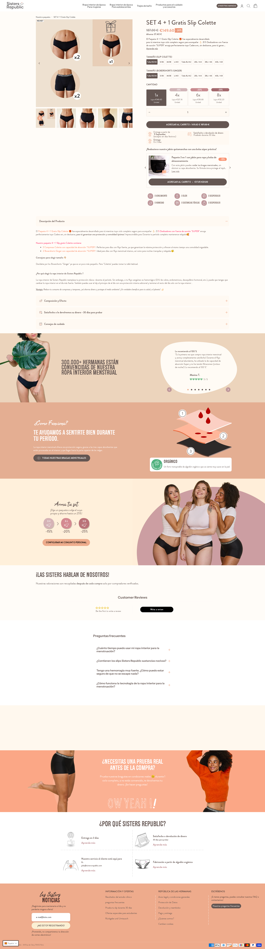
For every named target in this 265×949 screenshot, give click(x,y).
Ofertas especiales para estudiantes (121, 913)
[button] (10, 943)
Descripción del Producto (52, 221)
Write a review (156, 609)
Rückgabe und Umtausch (116, 918)
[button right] (128, 118)
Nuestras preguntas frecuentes (226, 906)
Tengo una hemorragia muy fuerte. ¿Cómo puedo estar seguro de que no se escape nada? (130, 672)
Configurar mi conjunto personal (66, 542)
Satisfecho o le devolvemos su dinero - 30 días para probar (73, 312)
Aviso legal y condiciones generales (174, 897)
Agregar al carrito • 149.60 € (187, 124)
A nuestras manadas (227, 6)
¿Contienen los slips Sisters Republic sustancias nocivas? (131, 660)
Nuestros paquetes (43, 17)
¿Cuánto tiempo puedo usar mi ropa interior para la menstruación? (127, 650)
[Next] (129, 63)
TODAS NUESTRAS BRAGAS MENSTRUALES (64, 458)
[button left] (39, 118)
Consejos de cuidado (54, 324)
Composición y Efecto (55, 301)
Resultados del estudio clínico (118, 897)
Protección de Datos (167, 902)
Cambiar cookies (165, 924)
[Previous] (39, 63)
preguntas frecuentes (114, 902)
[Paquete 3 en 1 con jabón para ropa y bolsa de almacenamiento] (159, 175)
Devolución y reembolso (169, 907)
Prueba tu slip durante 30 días (118, 907)
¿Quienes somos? (166, 918)
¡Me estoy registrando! (51, 925)
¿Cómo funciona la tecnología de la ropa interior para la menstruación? (130, 685)
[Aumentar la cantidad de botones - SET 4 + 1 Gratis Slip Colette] (220, 112)
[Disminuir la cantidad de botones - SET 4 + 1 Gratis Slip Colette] (154, 112)
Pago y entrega (165, 913)
